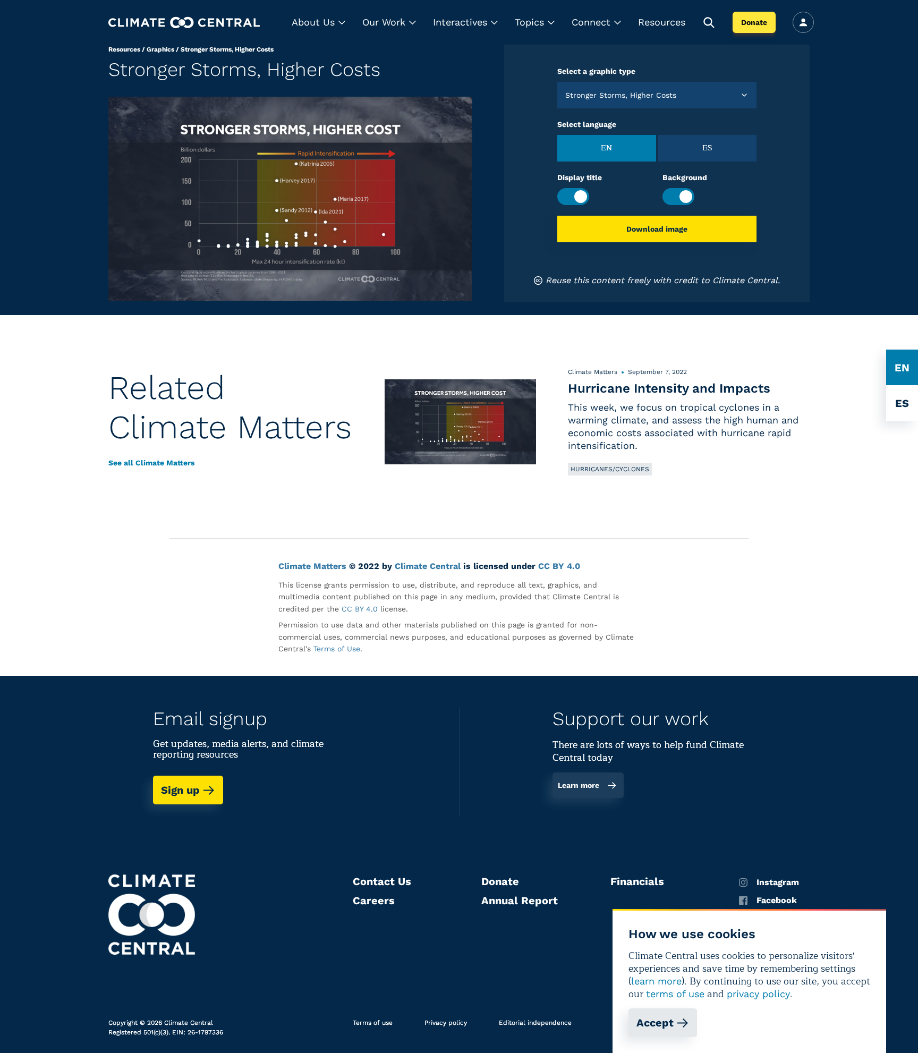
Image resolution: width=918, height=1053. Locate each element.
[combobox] (566, 95)
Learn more (578, 785)
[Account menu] (803, 22)
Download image (656, 229)
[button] (318, 22)
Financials (637, 881)
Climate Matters (312, 566)
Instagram (777, 882)
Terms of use (373, 1022)
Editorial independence (535, 1022)
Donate (754, 22)
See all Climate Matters (151, 462)
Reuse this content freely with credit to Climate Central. (663, 280)
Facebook (776, 900)
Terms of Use (336, 648)
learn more (656, 981)
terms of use (675, 993)
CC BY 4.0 (559, 566)
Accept (655, 1022)
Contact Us (382, 881)
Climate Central (428, 566)
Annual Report (519, 900)
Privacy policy (445, 1022)
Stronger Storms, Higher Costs (227, 49)
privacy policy (758, 993)
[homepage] (184, 22)
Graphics (160, 49)
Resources (661, 22)
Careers (374, 900)
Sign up (180, 790)
